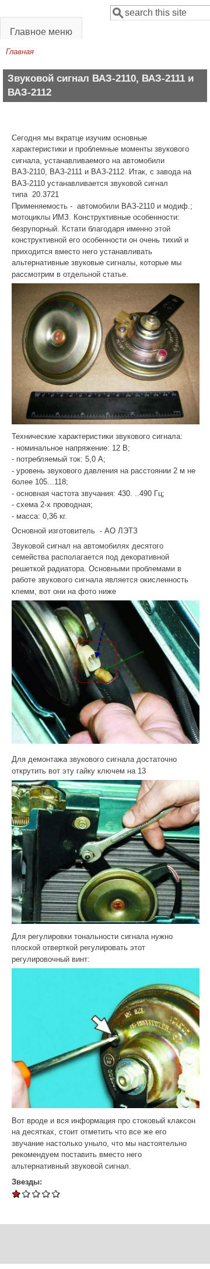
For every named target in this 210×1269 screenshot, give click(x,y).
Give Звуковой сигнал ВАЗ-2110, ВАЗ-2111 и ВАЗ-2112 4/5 (46, 1193)
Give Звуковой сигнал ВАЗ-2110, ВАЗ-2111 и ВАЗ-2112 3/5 (36, 1193)
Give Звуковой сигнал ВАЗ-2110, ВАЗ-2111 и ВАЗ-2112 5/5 (56, 1193)
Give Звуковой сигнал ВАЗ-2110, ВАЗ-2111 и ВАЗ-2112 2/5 (27, 1193)
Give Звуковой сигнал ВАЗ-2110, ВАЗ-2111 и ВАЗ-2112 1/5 (17, 1193)
